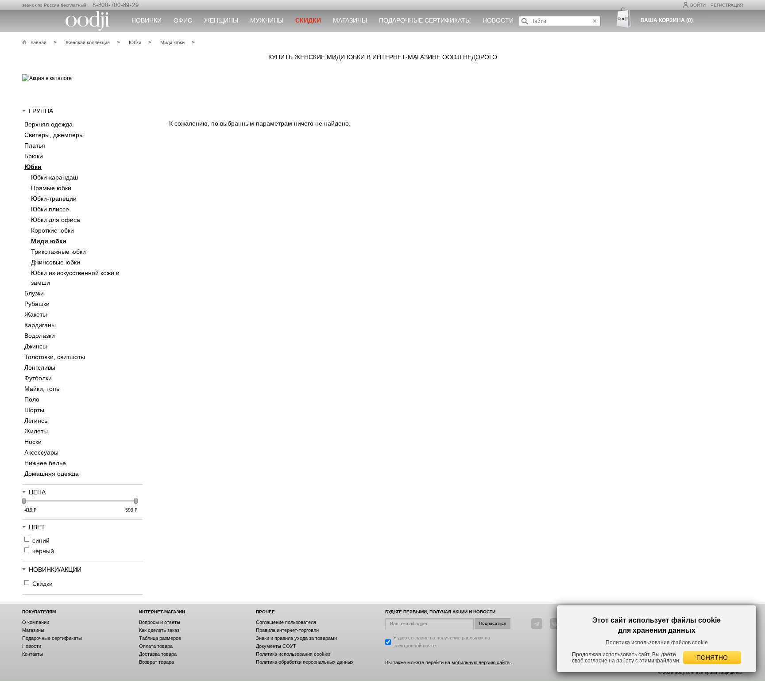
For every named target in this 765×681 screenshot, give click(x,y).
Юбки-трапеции (54, 198)
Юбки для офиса (55, 219)
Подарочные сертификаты (425, 20)
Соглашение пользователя (286, 622)
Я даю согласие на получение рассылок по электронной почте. (441, 641)
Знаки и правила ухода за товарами (296, 638)
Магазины (350, 20)
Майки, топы (42, 388)
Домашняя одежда (51, 473)
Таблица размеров (160, 638)
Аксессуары (41, 452)
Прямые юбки (51, 187)
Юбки (33, 166)
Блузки (34, 293)
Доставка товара (158, 654)
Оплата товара (156, 646)
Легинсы (36, 420)
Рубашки (37, 303)
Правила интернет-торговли (287, 630)
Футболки (38, 378)
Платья (34, 145)
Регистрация (727, 5)
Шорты (34, 409)
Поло (31, 399)
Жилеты (36, 431)
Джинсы (35, 346)
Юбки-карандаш (54, 177)
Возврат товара (156, 662)
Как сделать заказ (159, 630)
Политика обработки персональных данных (305, 662)
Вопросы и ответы (159, 622)
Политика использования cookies (293, 654)
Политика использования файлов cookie (657, 642)
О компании (35, 622)
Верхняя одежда (48, 124)
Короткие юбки (52, 230)
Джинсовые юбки (55, 262)
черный (43, 551)
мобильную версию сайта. (481, 662)
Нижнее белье (45, 463)
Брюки (33, 156)
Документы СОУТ (276, 646)
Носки (33, 441)
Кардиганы (40, 325)
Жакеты (35, 314)
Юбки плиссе (50, 209)
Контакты (32, 654)
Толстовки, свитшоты (54, 356)
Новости (498, 20)
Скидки (42, 583)
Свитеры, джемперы (54, 134)
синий (41, 540)
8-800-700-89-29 (116, 5)
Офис (183, 20)
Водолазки (39, 335)
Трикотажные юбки (58, 251)
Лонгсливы (39, 367)
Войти (698, 5)
